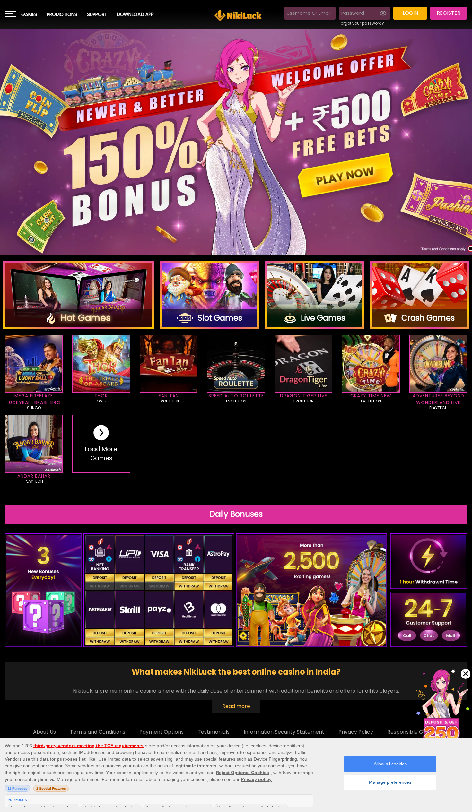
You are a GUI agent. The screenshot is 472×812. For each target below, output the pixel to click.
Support (97, 14)
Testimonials (214, 732)
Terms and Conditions (97, 732)
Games (29, 14)
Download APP (135, 14)
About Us (44, 732)
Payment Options (161, 732)
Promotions (62, 14)
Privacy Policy (355, 732)
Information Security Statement (284, 732)
